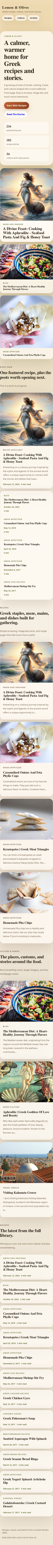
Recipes (8, 18)
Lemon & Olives (15, 7)
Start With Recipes (16, 105)
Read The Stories (16, 114)
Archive (33, 18)
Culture (21, 18)
